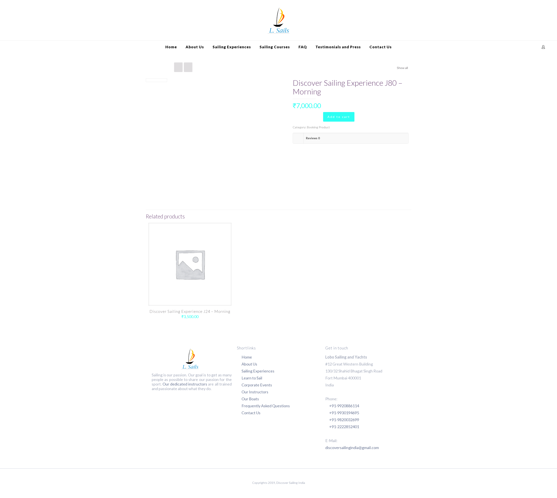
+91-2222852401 (344, 426)
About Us (249, 364)
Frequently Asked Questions (266, 405)
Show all (402, 68)
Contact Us (251, 412)
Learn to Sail (252, 378)
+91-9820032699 (344, 419)
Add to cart (338, 117)
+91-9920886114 (344, 405)
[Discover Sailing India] (278, 20)
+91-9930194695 (344, 412)
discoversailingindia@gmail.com (352, 447)
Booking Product (318, 127)
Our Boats (250, 398)
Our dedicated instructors (185, 384)
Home (247, 357)
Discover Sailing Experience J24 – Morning (189, 311)
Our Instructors (255, 391)
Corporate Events (257, 384)
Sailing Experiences (258, 371)
